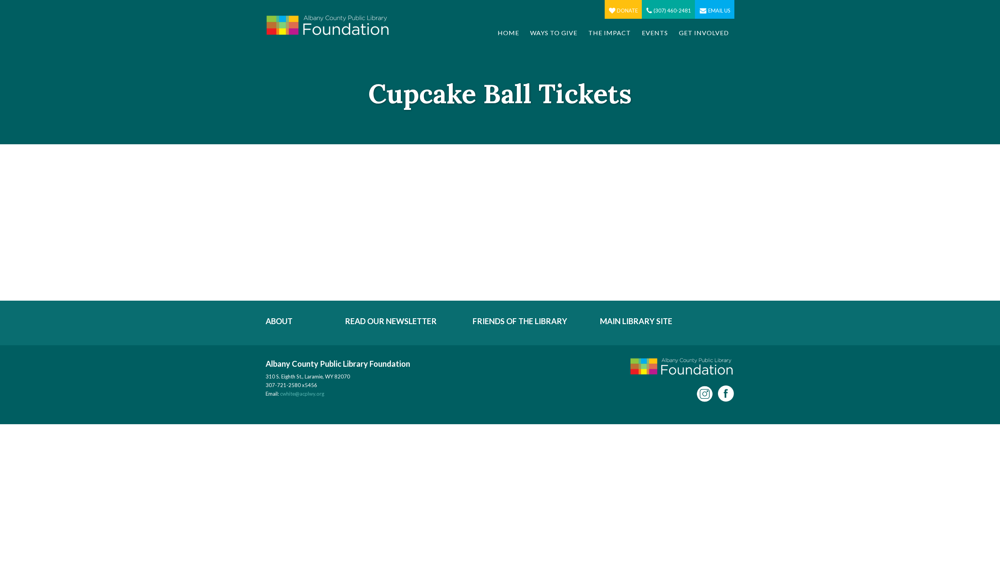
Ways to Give (553, 32)
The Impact (609, 32)
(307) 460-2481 (672, 10)
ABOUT (279, 321)
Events (655, 32)
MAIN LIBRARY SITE (636, 321)
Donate (627, 10)
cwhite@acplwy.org (302, 394)
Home (508, 32)
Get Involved (704, 32)
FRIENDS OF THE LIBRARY (520, 321)
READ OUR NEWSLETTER (391, 321)
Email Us (719, 10)
